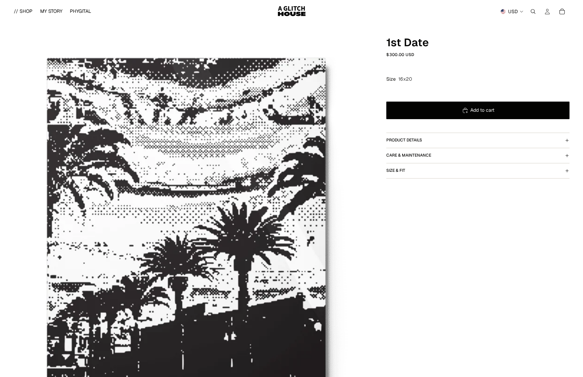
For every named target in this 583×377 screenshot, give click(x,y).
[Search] (533, 11)
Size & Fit (395, 170)
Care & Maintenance (408, 155)
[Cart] (562, 11)
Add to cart (482, 110)
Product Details (404, 140)
